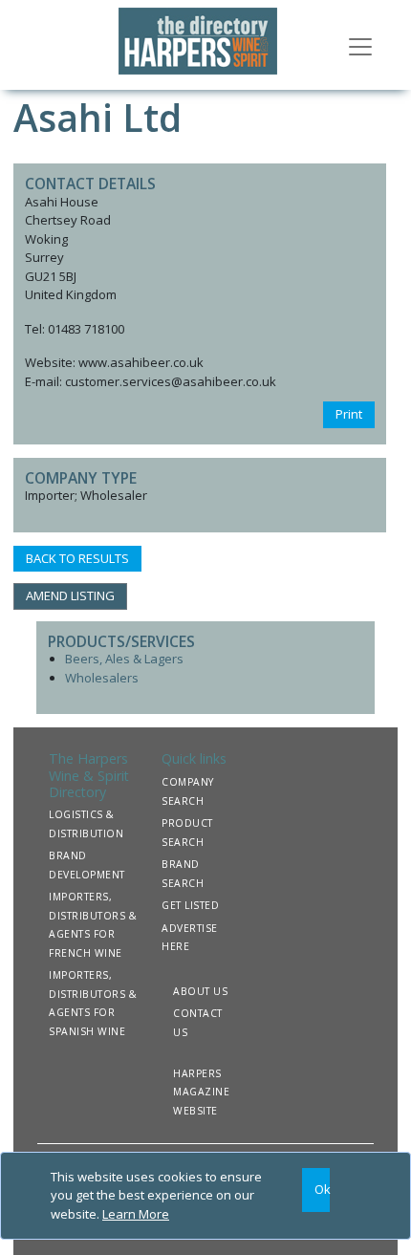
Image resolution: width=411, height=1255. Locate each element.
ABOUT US (200, 991)
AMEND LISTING (70, 595)
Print (348, 413)
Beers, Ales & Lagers (124, 658)
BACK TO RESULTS (77, 558)
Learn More (135, 1214)
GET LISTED (190, 905)
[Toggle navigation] (360, 45)
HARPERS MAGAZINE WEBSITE (201, 1092)
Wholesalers (102, 677)
